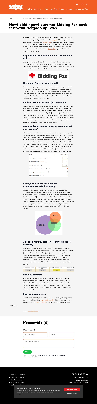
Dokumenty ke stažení (17, 377)
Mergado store (46, 42)
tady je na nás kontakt (47, 300)
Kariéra (54, 9)
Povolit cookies (72, 389)
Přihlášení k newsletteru (18, 375)
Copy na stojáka (81, 9)
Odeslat (27, 352)
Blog (46, 9)
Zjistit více (19, 394)
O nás (61, 9)
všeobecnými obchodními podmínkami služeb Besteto (52, 355)
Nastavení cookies (72, 393)
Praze (44, 302)
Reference (38, 9)
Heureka (36, 311)
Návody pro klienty (16, 380)
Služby (29, 9)
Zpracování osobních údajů (19, 382)
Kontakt (69, 9)
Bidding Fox (51, 49)
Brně (37, 302)
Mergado (54, 40)
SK (87, 4)
